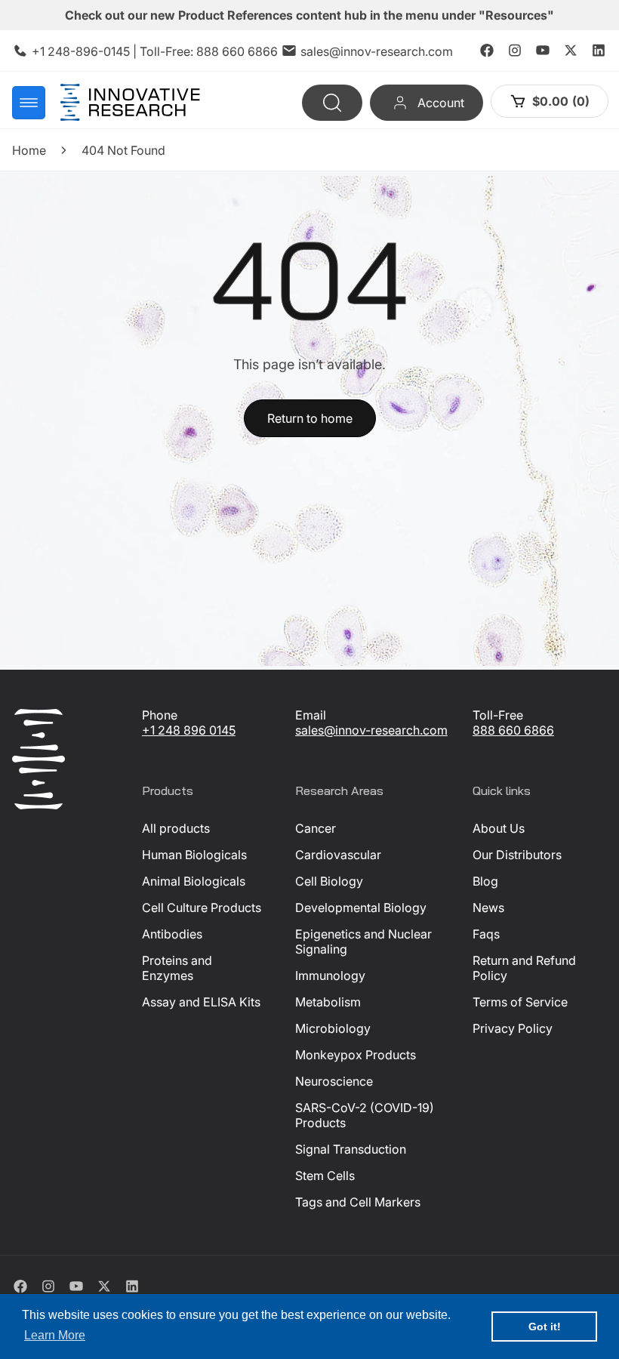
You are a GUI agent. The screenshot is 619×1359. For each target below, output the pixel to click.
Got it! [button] (544, 1326)
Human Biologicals (194, 854)
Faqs (486, 933)
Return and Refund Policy (524, 968)
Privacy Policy (513, 1028)
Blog (485, 881)
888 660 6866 (237, 51)
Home (29, 150)
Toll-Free (498, 715)
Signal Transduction (350, 1149)
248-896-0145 (89, 51)
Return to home (310, 418)
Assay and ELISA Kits (201, 1001)
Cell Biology (329, 881)
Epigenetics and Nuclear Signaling (363, 941)
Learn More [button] (54, 1335)
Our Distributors (517, 854)
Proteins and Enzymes (177, 968)
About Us (499, 828)
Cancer (315, 828)
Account (440, 103)
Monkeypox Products (355, 1054)
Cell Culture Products (201, 907)
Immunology (330, 975)
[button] (28, 102)
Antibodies (172, 933)
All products (176, 828)
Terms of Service (520, 1001)
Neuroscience (334, 1081)
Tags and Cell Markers (357, 1202)
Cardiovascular (338, 854)
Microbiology (333, 1028)
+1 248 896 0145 (189, 730)
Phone (159, 715)
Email (310, 715)
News (488, 907)
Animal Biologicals (193, 881)
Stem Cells (325, 1175)
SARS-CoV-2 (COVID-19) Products (364, 1115)
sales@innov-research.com (376, 51)
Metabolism (328, 1001)
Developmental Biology (361, 907)
